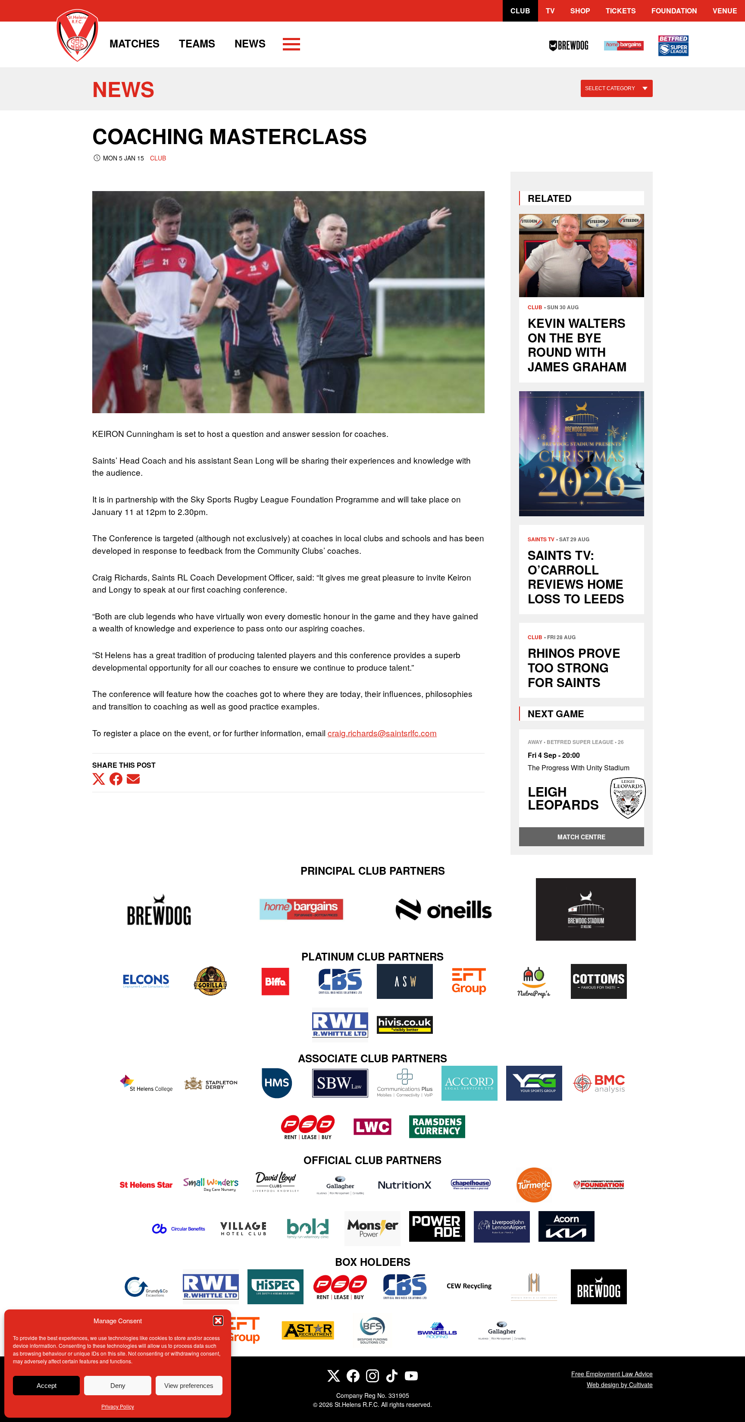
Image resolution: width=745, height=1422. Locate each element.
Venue (725, 11)
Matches (135, 43)
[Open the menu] (291, 45)
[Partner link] (159, 909)
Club (520, 11)
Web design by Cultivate (620, 1384)
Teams (197, 43)
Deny (117, 1385)
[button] (218, 1320)
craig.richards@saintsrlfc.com (382, 732)
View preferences (188, 1385)
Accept (46, 1385)
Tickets (621, 11)
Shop (580, 11)
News (250, 43)
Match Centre (581, 836)
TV (550, 11)
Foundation (674, 11)
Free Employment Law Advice (612, 1373)
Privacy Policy (117, 1406)
